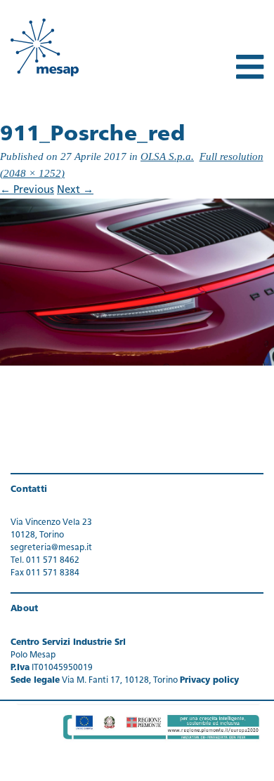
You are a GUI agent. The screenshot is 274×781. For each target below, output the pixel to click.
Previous (27, 190)
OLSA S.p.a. (167, 156)
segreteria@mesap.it (51, 548)
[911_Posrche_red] (137, 282)
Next (75, 190)
